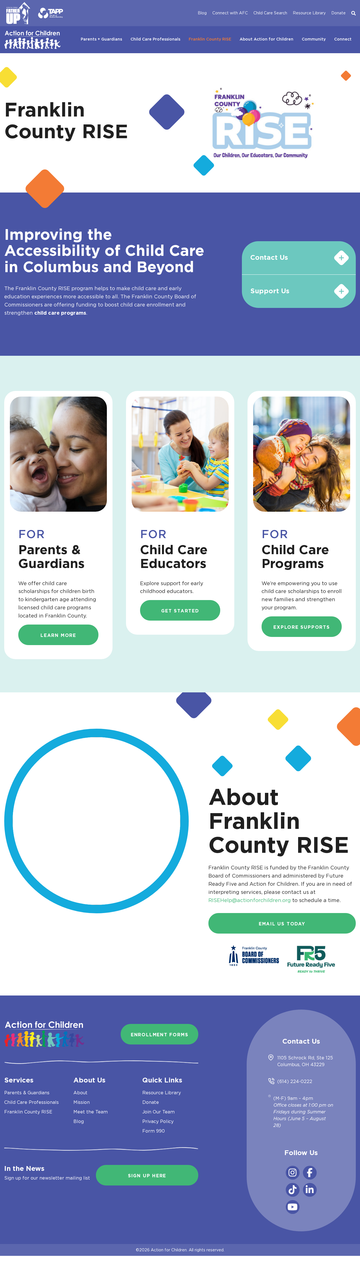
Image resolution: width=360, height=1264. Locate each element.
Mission (81, 1102)
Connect (343, 39)
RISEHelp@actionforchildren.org (249, 900)
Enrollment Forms (159, 1035)
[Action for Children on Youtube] (293, 1207)
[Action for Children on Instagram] (293, 1173)
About (80, 1092)
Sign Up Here (147, 1176)
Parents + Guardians (101, 39)
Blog (202, 13)
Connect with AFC (230, 13)
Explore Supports (301, 627)
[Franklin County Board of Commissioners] (254, 954)
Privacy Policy (158, 1121)
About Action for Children (266, 39)
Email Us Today (282, 924)
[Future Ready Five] (311, 954)
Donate (338, 13)
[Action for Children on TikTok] (293, 1190)
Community (314, 39)
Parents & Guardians (27, 1092)
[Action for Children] (32, 38)
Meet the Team (90, 1111)
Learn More (58, 635)
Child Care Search (270, 13)
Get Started (180, 611)
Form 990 (153, 1130)
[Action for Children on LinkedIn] (310, 1190)
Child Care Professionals (155, 39)
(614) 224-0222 (294, 1081)
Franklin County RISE (210, 39)
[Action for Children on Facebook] (310, 1173)
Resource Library (309, 13)
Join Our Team (158, 1111)
